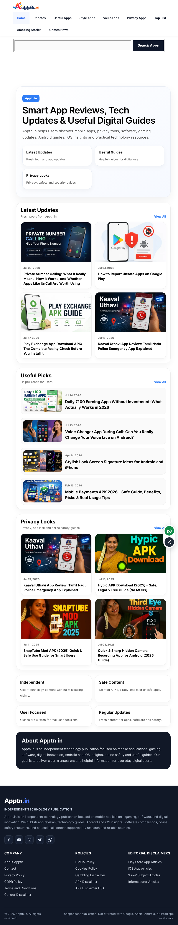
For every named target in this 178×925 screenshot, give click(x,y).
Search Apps (148, 45)
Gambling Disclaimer (90, 875)
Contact (10, 868)
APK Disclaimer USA (90, 888)
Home (21, 18)
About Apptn (13, 862)
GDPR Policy (13, 882)
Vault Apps (111, 18)
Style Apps (87, 18)
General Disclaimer (17, 895)
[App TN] (26, 6)
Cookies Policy (86, 868)
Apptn (17, 801)
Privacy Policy (14, 875)
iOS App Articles (140, 868)
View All (160, 216)
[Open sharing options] (169, 542)
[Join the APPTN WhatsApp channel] (169, 531)
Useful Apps (63, 18)
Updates (39, 18)
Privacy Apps (137, 18)
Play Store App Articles (145, 862)
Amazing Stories (29, 30)
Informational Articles (143, 882)
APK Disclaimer (86, 882)
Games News (59, 30)
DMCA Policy (84, 862)
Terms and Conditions (20, 888)
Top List (160, 18)
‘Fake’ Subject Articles (144, 875)
